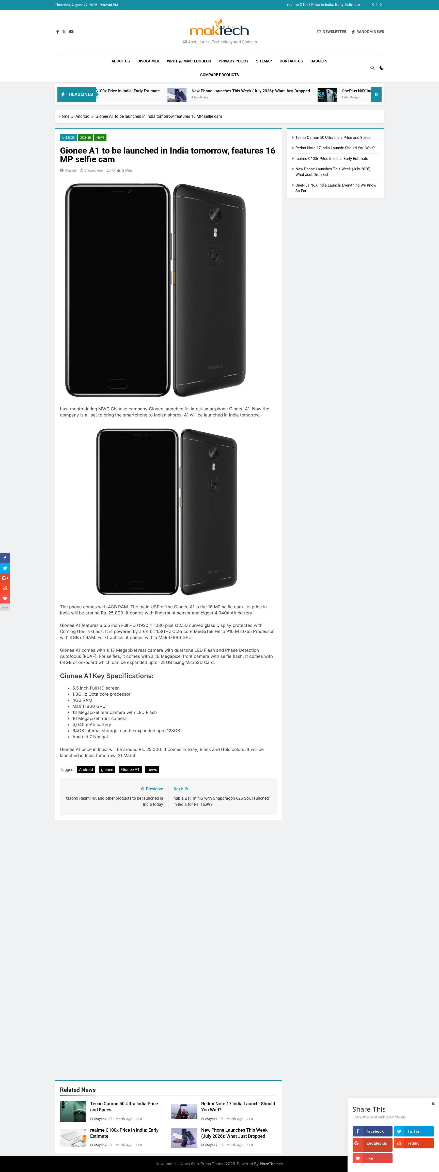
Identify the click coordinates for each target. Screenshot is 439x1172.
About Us (121, 61)
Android (68, 137)
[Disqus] (168, 883)
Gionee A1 (130, 769)
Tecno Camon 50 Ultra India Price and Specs (333, 137)
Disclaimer (148, 61)
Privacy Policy (233, 61)
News (100, 137)
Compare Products (219, 75)
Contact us (291, 61)
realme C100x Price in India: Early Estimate (331, 158)
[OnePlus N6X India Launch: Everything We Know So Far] (291, 97)
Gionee (85, 137)
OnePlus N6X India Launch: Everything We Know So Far (356, 91)
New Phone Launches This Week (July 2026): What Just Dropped (305, 5)
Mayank (70, 170)
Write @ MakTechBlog (189, 61)
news (152, 769)
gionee (107, 769)
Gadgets (318, 61)
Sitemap (264, 61)
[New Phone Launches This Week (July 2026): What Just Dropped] (141, 97)
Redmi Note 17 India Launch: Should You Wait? (335, 148)
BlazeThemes (271, 1164)
